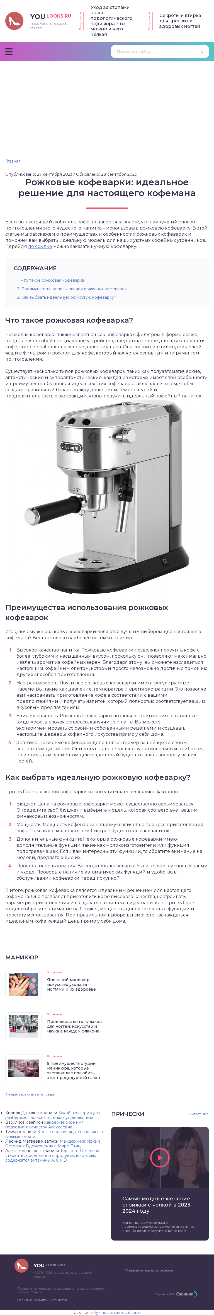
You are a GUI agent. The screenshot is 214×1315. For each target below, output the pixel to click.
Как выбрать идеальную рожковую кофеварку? (66, 297)
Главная (13, 161)
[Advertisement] (107, 103)
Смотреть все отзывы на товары (30, 1094)
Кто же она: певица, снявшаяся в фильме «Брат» (54, 1134)
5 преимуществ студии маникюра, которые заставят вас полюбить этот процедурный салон (73, 1070)
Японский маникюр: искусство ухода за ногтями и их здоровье (71, 984)
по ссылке (40, 246)
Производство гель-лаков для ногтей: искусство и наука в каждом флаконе (74, 1026)
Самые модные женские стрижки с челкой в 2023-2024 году (157, 1205)
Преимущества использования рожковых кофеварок (72, 288)
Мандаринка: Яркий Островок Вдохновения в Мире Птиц (52, 1143)
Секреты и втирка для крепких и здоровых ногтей (180, 21)
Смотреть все (198, 1114)
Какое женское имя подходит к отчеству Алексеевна (44, 1125)
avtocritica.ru (128, 1312)
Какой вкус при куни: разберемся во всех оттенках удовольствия (53, 1115)
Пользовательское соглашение (149, 1270)
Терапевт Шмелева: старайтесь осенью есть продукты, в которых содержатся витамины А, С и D (52, 1155)
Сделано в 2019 (164, 1294)
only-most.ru (102, 1312)
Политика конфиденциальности (42, 1300)
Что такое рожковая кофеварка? (51, 280)
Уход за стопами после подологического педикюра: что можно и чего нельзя (111, 21)
